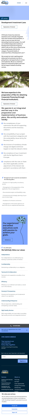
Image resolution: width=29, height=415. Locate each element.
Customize (14, 409)
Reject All (14, 412)
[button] (26, 3)
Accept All (14, 405)
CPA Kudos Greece (8, 337)
